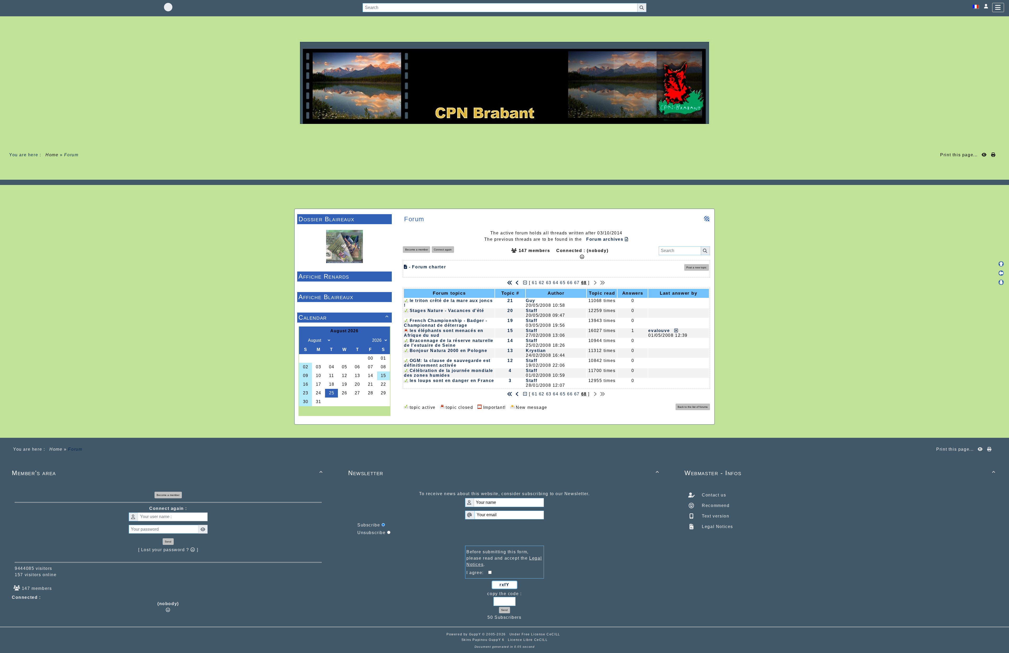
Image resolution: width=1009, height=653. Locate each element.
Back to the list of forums (693, 406)
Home (52, 155)
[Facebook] (168, 7)
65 (562, 282)
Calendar (343, 317)
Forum (71, 155)
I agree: (477, 572)
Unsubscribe (371, 532)
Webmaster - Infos (840, 472)
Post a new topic (696, 267)
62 (541, 282)
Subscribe (368, 525)
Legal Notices (717, 526)
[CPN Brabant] (504, 82)
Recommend (715, 505)
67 (577, 282)
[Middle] (1001, 273)
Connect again (443, 249)
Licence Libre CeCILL (528, 640)
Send (168, 541)
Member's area (167, 472)
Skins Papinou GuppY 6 (484, 640)
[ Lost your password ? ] (168, 549)
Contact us (713, 495)
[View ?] (674, 330)
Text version (715, 516)
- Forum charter (427, 267)
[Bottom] (1001, 282)
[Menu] (998, 7)
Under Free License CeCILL (535, 634)
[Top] (1001, 264)
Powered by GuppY (464, 634)
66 (570, 282)
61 (534, 282)
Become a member (416, 249)
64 (555, 282)
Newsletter (503, 472)
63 (549, 282)
